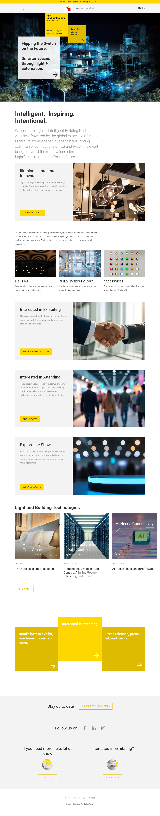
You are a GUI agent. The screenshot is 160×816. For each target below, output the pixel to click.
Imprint (67, 798)
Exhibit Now (112, 777)
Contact (47, 777)
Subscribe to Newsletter (96, 706)
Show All (24, 589)
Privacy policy (79, 798)
